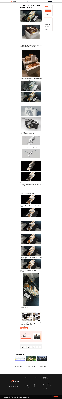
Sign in (45, 1)
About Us (35, 384)
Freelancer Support (27, 386)
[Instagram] (31, 347)
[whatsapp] (45, 378)
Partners (35, 386)
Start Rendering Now (24, 328)
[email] (43, 378)
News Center (35, 387)
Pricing (27, 1)
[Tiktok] (15, 386)
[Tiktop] (28, 347)
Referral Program (27, 384)
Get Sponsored (27, 387)
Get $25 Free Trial (26, 338)
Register (50, 1)
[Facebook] (13, 386)
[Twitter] (19, 386)
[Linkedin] (11, 386)
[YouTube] (9, 386)
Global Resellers (36, 385)
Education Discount (27, 385)
